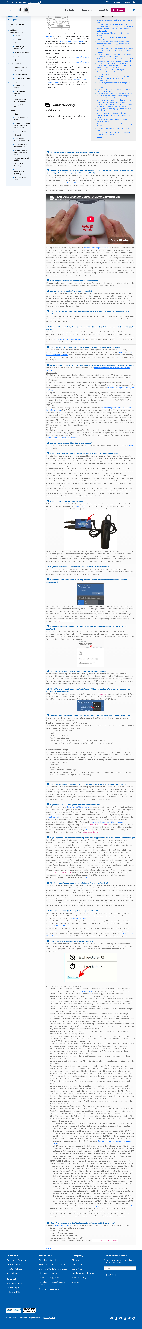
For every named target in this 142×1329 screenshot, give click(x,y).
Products (69, 10)
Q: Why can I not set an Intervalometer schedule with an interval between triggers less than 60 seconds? (114, 44)
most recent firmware (79, 57)
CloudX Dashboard (15, 1264)
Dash (17, 114)
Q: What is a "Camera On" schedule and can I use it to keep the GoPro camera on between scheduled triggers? (115, 50)
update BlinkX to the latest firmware (61, 438)
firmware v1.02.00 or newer (78, 807)
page (131, 445)
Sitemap (76, 1282)
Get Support (34, 2)
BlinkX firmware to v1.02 (85, 991)
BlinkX (17, 56)
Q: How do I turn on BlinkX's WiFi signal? (111, 70)
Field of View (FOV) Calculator (52, 1264)
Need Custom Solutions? (83, 1273)
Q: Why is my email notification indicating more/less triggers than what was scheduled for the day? (114, 115)
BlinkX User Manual (78, 918)
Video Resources (16, 64)
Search (99, 137)
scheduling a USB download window (69, 339)
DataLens (18, 35)
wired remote (83, 506)
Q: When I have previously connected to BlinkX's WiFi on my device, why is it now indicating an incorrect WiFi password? (114, 96)
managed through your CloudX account (108, 822)
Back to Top (50, 1248)
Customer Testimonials (50, 1289)
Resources (87, 10)
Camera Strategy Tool (49, 1277)
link (56, 496)
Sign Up (109, 1275)
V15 (67, 183)
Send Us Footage (80, 1277)
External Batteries (22, 52)
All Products (12, 1273)
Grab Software (20, 131)
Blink (17, 60)
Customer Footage (22, 78)
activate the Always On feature (97, 248)
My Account (117, 2)
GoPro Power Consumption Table (19, 93)
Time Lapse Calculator (49, 1260)
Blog (41, 1293)
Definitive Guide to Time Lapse (53, 1269)
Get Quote (118, 10)
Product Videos (21, 75)
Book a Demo (78, 1264)
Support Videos (21, 67)
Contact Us (77, 1269)
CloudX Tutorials (21, 71)
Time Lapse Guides (48, 1273)
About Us (103, 10)
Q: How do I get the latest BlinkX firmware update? (115, 63)
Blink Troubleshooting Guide (71, 41)
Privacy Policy (50, 1318)
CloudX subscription (54, 817)
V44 (74, 183)
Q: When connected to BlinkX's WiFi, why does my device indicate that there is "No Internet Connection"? (115, 78)
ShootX (18, 135)
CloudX (17, 43)
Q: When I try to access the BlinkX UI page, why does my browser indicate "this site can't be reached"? (113, 85)
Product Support (14, 1283)
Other (12, 111)
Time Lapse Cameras (16, 1260)
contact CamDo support (62, 1225)
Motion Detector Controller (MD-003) (21, 152)
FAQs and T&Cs (13, 1292)
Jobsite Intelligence (16, 1269)
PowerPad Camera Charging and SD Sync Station (22, 125)
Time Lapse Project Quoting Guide (52, 1283)
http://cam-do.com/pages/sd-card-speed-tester (114, 1206)
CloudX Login (130, 2)
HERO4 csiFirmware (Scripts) (19, 172)
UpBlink (18, 39)
